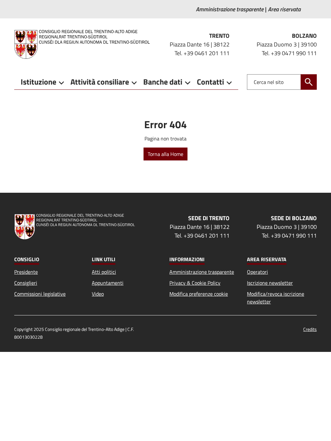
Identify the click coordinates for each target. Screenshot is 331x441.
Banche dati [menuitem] (162, 81)
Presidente (26, 272)
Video (98, 294)
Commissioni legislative (40, 294)
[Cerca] (309, 82)
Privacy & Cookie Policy (194, 283)
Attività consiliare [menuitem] (99, 81)
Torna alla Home (165, 154)
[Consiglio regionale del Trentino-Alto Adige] (84, 44)
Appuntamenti (107, 283)
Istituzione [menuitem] (38, 81)
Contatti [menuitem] (210, 81)
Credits (310, 329)
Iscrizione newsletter (270, 283)
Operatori (257, 272)
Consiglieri (25, 283)
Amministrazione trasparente (201, 272)
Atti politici (104, 272)
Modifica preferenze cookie (198, 294)
